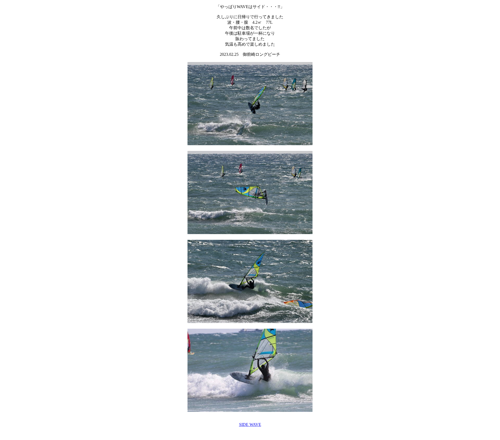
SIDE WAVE (250, 424)
